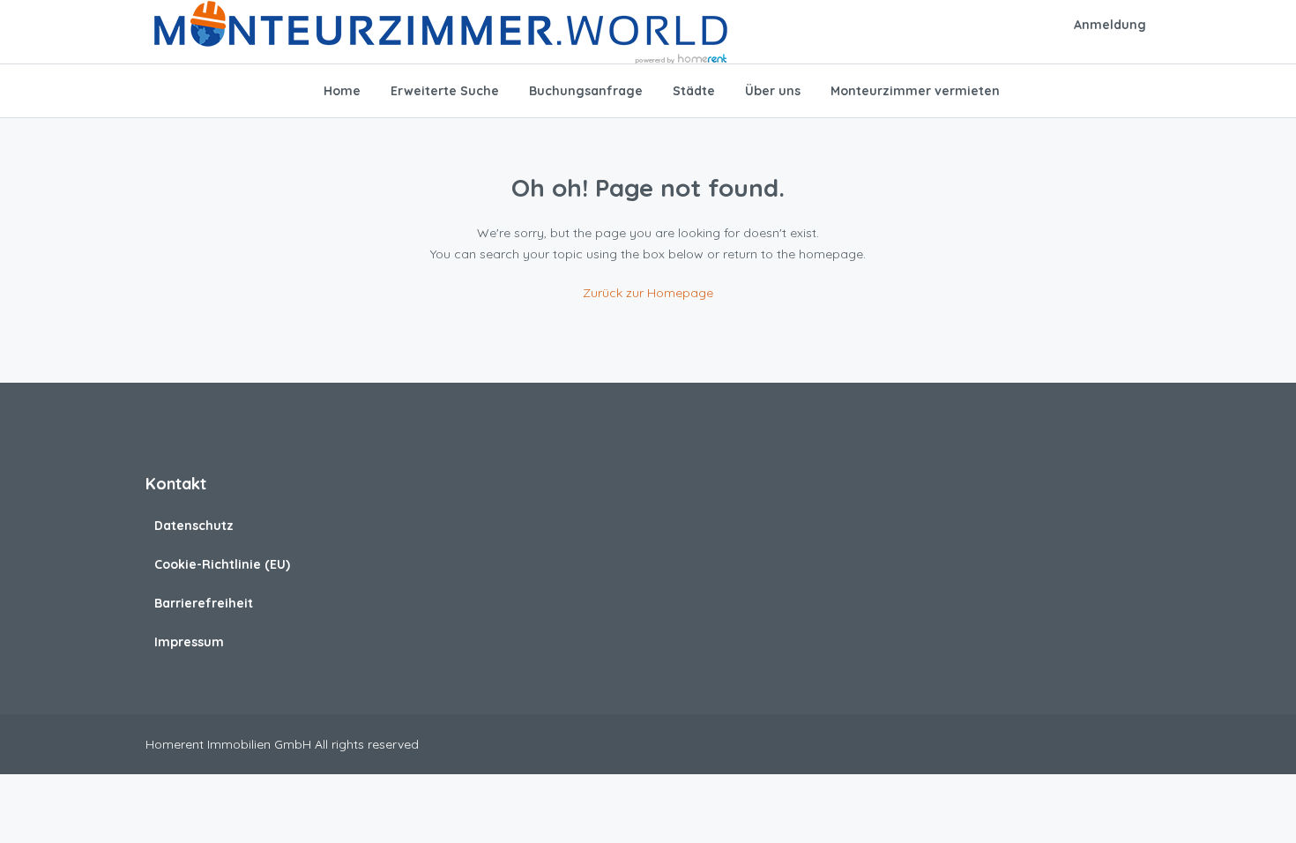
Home (342, 91)
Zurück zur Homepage (648, 293)
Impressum (189, 642)
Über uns (773, 91)
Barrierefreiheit (203, 603)
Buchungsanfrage (586, 91)
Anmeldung (1110, 25)
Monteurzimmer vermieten (915, 91)
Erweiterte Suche (445, 91)
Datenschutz (194, 525)
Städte (694, 91)
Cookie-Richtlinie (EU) (222, 564)
